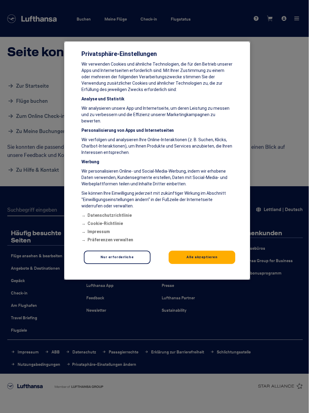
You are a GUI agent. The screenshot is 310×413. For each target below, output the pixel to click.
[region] (157, 160)
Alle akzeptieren (201, 257)
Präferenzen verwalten (110, 239)
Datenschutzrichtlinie (109, 215)
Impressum (98, 231)
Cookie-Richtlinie (105, 223)
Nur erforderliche (117, 257)
